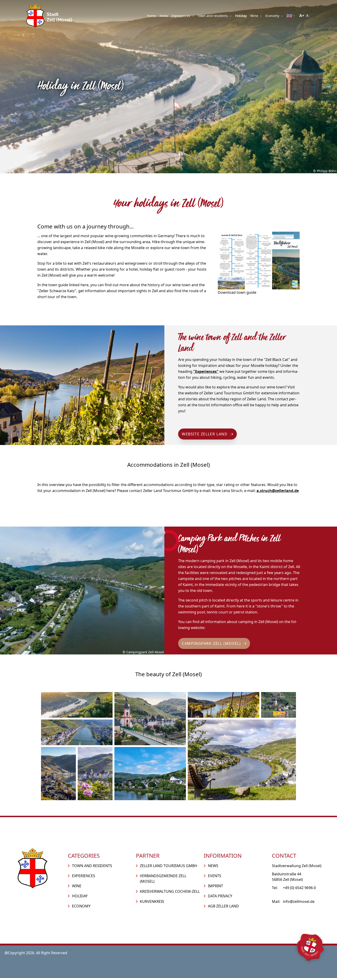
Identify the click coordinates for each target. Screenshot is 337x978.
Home (151, 16)
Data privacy (220, 895)
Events (214, 875)
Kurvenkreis (152, 901)
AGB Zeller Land (223, 906)
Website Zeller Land (204, 434)
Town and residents (213, 16)
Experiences (181, 16)
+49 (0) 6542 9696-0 (299, 887)
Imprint (215, 885)
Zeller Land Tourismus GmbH (168, 865)
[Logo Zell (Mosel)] (49, 16)
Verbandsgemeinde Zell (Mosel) (163, 878)
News (164, 16)
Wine (254, 16)
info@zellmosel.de (299, 901)
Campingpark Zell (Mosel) (211, 643)
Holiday (241, 16)
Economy (272, 16)
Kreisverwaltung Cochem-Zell (170, 891)
